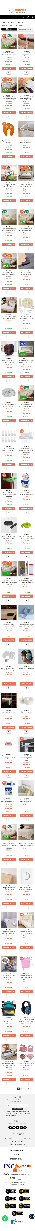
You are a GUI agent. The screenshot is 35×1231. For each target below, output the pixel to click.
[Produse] (2, 17)
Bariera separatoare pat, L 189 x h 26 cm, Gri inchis (8, 1064)
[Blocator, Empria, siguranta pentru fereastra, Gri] (26, 744)
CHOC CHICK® (26, 359)
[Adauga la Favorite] (9, 73)
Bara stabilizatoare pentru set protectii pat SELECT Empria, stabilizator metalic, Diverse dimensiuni (26, 142)
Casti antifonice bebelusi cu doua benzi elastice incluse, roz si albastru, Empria (8, 801)
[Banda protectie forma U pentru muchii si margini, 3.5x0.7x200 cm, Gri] (9, 393)
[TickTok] (21, 1127)
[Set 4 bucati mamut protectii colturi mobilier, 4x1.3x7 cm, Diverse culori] (9, 700)
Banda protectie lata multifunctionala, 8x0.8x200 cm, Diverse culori (9, 361)
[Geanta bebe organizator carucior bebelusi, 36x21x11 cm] (9, 1008)
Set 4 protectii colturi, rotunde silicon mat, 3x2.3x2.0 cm (9, 932)
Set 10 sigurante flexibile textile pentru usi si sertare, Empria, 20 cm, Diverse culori (9, 449)
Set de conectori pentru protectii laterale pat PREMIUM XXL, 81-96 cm (8, 669)
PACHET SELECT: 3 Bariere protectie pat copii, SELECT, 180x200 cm (8, 273)
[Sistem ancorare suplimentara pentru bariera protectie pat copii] (26, 700)
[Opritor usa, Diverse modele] (9, 129)
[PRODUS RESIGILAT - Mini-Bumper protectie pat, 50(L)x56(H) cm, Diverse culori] (26, 964)
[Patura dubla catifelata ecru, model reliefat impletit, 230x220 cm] (26, 832)
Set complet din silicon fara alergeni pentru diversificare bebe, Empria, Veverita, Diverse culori (26, 1064)
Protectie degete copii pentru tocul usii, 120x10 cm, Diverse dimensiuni (26, 581)
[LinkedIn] (17, 1127)
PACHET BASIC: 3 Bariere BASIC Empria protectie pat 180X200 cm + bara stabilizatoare (26, 229)
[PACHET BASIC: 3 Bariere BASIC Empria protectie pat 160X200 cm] (9, 832)
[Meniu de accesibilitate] (32, 1216)
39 (28, 1089)
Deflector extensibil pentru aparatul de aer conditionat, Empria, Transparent (26, 449)
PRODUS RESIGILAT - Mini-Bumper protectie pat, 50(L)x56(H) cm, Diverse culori (26, 976)
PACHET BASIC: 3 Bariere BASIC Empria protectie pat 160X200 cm (9, 845)
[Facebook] (10, 1127)
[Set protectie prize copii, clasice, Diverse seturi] (26, 876)
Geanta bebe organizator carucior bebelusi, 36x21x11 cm (8, 1020)
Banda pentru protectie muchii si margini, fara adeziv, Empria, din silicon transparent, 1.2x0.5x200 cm (26, 625)
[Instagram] (25, 1127)
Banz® (26, 1018)
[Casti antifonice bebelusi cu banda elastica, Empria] (26, 481)
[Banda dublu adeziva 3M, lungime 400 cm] (9, 744)
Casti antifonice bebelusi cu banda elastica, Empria (26, 493)
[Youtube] (14, 1127)
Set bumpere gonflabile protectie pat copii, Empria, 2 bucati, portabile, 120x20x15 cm (26, 98)
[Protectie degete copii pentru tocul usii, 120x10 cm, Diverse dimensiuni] (26, 568)
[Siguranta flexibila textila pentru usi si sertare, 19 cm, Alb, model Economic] (26, 41)
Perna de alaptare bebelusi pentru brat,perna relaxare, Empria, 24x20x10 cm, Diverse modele (9, 976)
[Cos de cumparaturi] (28, 17)
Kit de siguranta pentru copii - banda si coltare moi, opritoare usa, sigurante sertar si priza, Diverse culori (26, 317)
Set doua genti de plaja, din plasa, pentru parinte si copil (9, 186)
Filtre (10, 29)
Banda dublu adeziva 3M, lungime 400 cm (9, 757)
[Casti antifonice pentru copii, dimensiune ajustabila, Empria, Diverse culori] (26, 656)
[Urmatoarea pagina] (31, 1089)
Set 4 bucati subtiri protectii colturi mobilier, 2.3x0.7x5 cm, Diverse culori (26, 273)
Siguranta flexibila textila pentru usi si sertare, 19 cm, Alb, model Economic (26, 54)
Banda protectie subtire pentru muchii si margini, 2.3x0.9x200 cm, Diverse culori (9, 537)
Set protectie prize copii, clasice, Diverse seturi (26, 888)
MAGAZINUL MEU (16, 1151)
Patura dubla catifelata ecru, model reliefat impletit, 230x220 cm (26, 845)
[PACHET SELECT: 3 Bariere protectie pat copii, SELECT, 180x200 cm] (9, 261)
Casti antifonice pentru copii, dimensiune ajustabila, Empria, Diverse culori (26, 669)
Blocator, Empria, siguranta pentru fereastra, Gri (26, 757)
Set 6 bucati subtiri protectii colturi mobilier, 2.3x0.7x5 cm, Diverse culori (8, 625)
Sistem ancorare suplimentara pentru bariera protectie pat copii (26, 713)
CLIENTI (17, 1155)
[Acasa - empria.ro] (17, 10)
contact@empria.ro (18, 1144)
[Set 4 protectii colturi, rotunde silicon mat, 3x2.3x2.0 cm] (9, 920)
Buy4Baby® (8, 139)
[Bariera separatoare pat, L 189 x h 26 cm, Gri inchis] (9, 1052)
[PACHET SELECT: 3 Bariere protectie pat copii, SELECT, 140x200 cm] (9, 568)
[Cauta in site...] (33, 17)
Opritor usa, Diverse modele (8, 142)
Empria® (8, 51)
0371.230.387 (19, 1141)
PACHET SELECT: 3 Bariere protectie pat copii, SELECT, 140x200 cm (8, 581)
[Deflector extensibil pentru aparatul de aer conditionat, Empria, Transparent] (26, 437)
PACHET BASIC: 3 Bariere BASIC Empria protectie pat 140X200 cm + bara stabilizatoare (26, 405)
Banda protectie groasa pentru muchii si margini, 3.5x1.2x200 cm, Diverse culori (26, 537)
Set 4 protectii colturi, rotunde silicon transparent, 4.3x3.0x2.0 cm (9, 888)
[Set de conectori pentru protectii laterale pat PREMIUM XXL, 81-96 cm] (9, 656)
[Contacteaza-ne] (23, 17)
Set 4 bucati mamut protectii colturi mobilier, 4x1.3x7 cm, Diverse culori (9, 713)
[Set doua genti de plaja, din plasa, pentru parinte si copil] (9, 173)
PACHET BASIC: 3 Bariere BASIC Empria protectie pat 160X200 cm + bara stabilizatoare (9, 54)
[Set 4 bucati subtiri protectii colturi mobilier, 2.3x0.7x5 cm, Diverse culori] (26, 261)
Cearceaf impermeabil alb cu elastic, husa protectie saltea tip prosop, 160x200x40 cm (8, 317)
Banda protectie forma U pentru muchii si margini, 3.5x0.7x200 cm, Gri (8, 405)
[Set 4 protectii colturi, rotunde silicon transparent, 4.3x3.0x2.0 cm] (9, 876)
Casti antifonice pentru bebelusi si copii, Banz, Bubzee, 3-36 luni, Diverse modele (26, 1020)
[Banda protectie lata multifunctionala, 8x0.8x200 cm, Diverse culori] (9, 349)
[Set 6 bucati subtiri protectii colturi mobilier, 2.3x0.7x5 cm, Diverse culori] (9, 612)
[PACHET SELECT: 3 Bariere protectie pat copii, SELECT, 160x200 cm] (9, 85)
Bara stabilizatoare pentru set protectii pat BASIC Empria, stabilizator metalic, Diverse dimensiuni (26, 801)
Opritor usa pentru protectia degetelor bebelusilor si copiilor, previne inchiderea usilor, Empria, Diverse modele (8, 493)
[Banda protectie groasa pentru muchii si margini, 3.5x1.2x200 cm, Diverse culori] (26, 524)
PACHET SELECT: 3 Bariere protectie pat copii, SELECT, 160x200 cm (8, 98)
